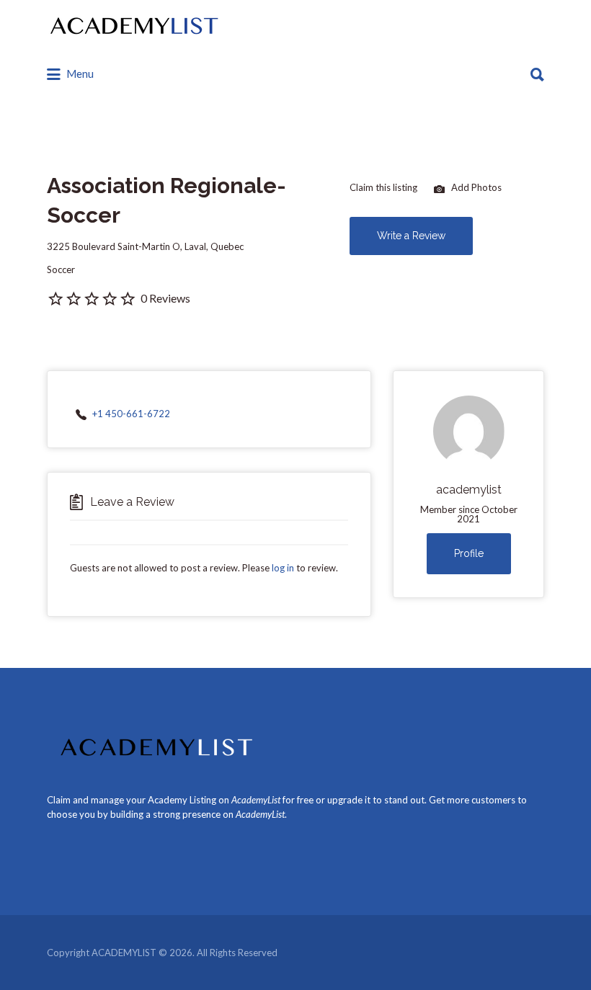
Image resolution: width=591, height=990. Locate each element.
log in (283, 568)
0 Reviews (165, 298)
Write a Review (411, 235)
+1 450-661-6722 (131, 413)
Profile (469, 553)
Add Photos (475, 187)
